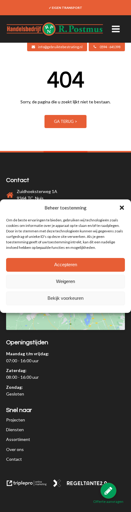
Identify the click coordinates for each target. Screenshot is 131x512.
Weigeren (65, 281)
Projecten (15, 419)
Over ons (15, 449)
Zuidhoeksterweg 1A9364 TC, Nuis (37, 195)
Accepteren (65, 264)
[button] (122, 208)
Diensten (15, 429)
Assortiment (18, 439)
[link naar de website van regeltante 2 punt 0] (82, 485)
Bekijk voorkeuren (65, 298)
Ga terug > (65, 121)
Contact (14, 459)
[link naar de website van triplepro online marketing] (29, 485)
